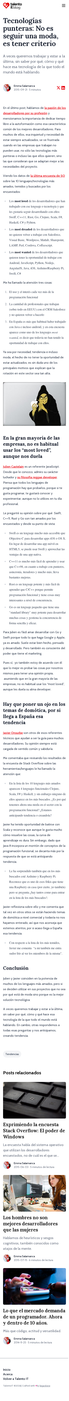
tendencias (12, 1054)
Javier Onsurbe (13, 733)
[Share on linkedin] (63, 88)
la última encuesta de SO (47, 176)
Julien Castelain (13, 466)
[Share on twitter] (58, 88)
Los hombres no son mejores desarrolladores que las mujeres (30, 1224)
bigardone (45, 1385)
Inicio (7, 1369)
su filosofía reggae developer (37, 477)
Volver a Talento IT (16, 1379)
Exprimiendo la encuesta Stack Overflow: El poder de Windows (34, 1131)
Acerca (7, 1374)
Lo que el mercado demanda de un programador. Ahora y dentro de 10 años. (34, 1317)
